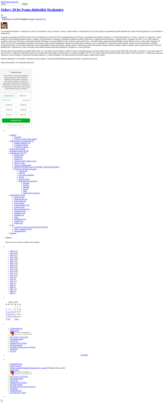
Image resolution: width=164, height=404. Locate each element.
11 (6, 312)
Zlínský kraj (18, 223)
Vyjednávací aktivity (21, 147)
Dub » (17, 319)
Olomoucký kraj (20, 211)
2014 (11, 275)
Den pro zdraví (24, 179)
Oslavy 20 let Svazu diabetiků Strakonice (32, 10)
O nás (12, 225)
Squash (25, 189)
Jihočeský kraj (41, 19)
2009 (11, 285)
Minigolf (26, 187)
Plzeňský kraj (19, 215)
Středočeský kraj (20, 219)
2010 (11, 283)
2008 (11, 287)
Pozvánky (17, 137)
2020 (11, 263)
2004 (11, 293)
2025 (11, 253)
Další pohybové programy (28, 181)
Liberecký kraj (19, 207)
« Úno (8, 319)
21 (13, 314)
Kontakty (13, 233)
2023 (11, 257)
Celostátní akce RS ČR (18, 153)
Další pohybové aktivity (31, 193)
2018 (11, 267)
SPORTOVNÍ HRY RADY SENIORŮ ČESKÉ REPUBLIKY (36, 167)
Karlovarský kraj (20, 201)
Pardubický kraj (19, 213)
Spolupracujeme (20, 231)
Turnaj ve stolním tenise (22, 165)
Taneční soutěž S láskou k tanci (25, 161)
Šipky (25, 191)
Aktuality (31, 19)
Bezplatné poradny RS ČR (19, 151)
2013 (11, 277)
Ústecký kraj (18, 221)
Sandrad (4, 17)
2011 (11, 281)
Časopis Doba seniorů (17, 149)
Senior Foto (18, 157)
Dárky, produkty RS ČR (22, 229)
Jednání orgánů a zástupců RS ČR (22, 141)
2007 (11, 289)
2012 (11, 279)
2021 (11, 261)
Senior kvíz (18, 159)
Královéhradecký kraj (22, 205)
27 (11, 317)
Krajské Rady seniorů (17, 195)
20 (11, 314)
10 (20, 309)
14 (13, 312)
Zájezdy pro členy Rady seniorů (25, 139)
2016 (11, 271)
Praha (16, 217)
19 (9, 314)
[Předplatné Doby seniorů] (28, 368)
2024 (11, 255)
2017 (11, 269)
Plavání (21, 177)
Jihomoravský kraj (20, 199)
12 (9, 312)
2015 (11, 273)
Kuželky (26, 185)
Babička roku (19, 155)
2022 (11, 259)
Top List (13, 351)
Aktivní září (23, 171)
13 (11, 312)
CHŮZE (22, 173)
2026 (11, 251)
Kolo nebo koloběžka (26, 175)
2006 (11, 291)
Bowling (26, 183)
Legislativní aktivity (21, 145)
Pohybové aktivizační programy (25, 169)
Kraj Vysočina (19, 203)
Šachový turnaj (19, 163)
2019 (11, 265)
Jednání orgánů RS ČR (22, 143)
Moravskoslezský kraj (22, 209)
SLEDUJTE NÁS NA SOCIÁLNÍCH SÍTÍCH (31, 227)
